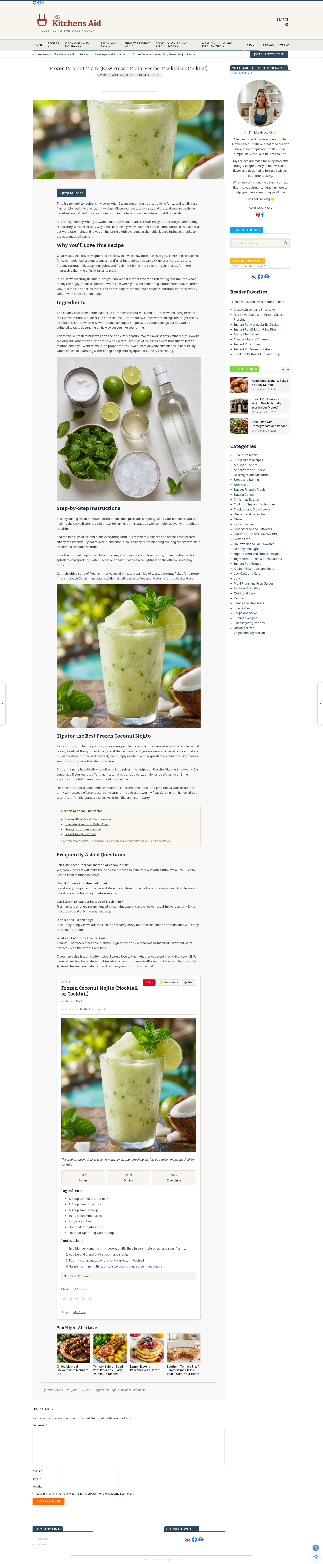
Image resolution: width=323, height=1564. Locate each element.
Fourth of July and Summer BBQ (256, 534)
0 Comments (137, 1390)
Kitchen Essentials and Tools (254, 569)
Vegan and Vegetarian (249, 633)
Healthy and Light (246, 549)
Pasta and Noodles (247, 588)
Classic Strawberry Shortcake (254, 310)
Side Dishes (242, 608)
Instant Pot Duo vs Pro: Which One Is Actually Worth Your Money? (267, 403)
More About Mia (260, 208)
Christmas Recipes (247, 499)
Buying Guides (244, 495)
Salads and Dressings (249, 603)
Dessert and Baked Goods (252, 514)
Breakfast (241, 485)
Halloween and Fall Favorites (254, 544)
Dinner (239, 519)
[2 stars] (71, 1299)
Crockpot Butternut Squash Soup (257, 354)
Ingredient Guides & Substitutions (258, 559)
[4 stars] (83, 1299)
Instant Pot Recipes (247, 564)
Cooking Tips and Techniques (254, 504)
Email (37, 1478)
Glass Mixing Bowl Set (80, 834)
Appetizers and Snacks (250, 470)
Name (37, 1470)
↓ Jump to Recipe (71, 193)
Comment (40, 1425)
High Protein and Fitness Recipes (257, 554)
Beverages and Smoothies (115, 75)
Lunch (238, 578)
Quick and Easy (244, 593)
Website (37, 1486)
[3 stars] (77, 1299)
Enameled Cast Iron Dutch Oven (87, 824)
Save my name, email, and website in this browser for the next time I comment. (85, 1493)
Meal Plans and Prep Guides (253, 583)
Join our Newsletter (269, 54)
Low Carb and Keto (247, 573)
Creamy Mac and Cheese (251, 339)
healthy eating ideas (156, 961)
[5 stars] (90, 1299)
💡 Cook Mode (168, 982)
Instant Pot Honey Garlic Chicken (257, 324)
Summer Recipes (149, 75)
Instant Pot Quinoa (247, 344)
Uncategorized (244, 628)
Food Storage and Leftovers (253, 529)
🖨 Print (188, 982)
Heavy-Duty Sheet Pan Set (83, 829)
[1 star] (64, 1299)
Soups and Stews (246, 613)
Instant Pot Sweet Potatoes (253, 349)
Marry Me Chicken (247, 334)
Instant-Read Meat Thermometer (88, 819)
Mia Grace (79, 1312)
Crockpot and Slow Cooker (252, 509)
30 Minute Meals (246, 455)
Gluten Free (242, 539)
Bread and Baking (246, 480)
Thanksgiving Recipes (249, 623)
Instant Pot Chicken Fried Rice (255, 329)
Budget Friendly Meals (249, 489)
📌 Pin (149, 982)
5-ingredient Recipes (248, 460)
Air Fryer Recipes (246, 465)
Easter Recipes (244, 524)
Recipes (239, 598)
